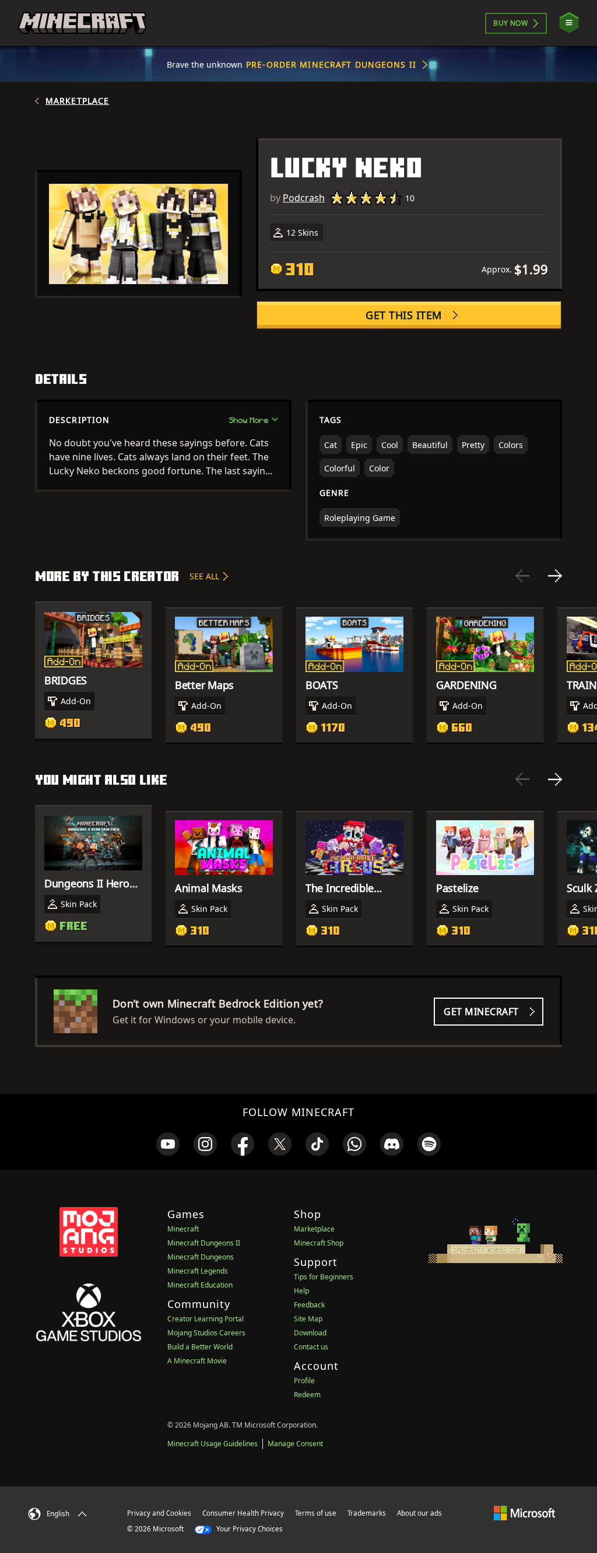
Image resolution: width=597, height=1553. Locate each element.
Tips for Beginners (323, 1277)
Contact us (311, 1347)
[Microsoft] (524, 1512)
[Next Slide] (555, 576)
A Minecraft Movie (197, 1361)
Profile (304, 1381)
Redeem (307, 1395)
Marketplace (77, 101)
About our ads (419, 1513)
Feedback (309, 1305)
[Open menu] (569, 23)
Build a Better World (200, 1347)
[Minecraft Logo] (82, 23)
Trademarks (366, 1513)
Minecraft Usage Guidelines (212, 1444)
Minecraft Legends (197, 1271)
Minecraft (183, 1229)
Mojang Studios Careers (206, 1333)
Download (310, 1333)
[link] (168, 1144)
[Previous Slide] (522, 576)
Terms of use (315, 1513)
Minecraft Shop (318, 1243)
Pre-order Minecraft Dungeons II (331, 64)
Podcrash (304, 197)
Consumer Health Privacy (243, 1513)
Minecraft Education (200, 1285)
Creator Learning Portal (205, 1319)
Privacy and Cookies (159, 1513)
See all (204, 576)
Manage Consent (295, 1444)
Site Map (308, 1319)
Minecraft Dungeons (200, 1257)
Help (301, 1291)
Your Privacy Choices (249, 1528)
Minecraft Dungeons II (203, 1243)
